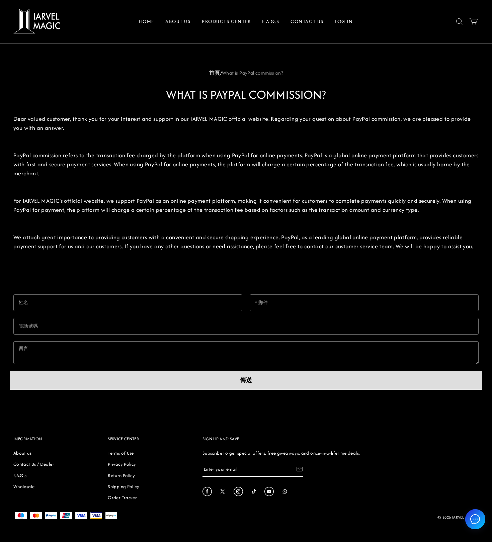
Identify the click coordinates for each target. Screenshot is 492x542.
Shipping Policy (123, 486)
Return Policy (121, 475)
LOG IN (344, 21)
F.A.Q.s (270, 21)
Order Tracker (122, 497)
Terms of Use (121, 453)
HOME (146, 21)
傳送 (246, 380)
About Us (177, 21)
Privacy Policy (122, 464)
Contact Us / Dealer (33, 464)
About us (22, 453)
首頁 (214, 72)
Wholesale (23, 486)
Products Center (226, 21)
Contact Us (307, 21)
